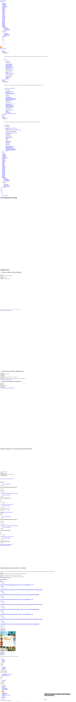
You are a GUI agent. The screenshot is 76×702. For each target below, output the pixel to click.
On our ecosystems (8, 102)
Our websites (6, 27)
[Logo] (1, 47)
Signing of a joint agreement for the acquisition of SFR (13, 129)
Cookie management (5, 693)
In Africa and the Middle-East (10, 73)
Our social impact (8, 96)
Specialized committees (9, 66)
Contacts (3, 696)
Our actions (7, 111)
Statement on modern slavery (6, 675)
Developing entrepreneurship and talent (11, 99)
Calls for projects (8, 112)
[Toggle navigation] (0, 49)
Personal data (4, 694)
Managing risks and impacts (9, 105)
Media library (4, 36)
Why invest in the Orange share (10, 148)
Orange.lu (3, 165)
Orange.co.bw (4, 9)
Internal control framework (9, 67)
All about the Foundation (9, 110)
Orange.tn (3, 20)
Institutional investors (9, 141)
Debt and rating (8, 142)
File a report (3, 697)
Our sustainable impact (6, 478)
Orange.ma (3, 15)
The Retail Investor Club (9, 147)
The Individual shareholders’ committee (11, 149)
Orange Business (4, 6)
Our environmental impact (9, 91)
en (4, 44)
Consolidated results (8, 133)
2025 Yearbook (4, 674)
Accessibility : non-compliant (6, 695)
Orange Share (8, 126)
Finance (3, 116)
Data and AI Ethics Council (9, 68)
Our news (3, 669)
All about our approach (9, 76)
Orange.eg (3, 10)
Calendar (7, 138)
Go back (3, 51)
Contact (7, 150)
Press (3, 151)
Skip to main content (3, 0)
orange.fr (3, 687)
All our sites (3, 31)
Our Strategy (7, 60)
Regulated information (9, 136)
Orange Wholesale (6, 35)
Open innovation (8, 77)
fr (2, 193)
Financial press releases (9, 137)
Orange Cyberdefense (7, 29)
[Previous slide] (0, 627)
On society (7, 95)
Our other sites (2, 682)
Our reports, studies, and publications (11, 113)
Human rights (7, 100)
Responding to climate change (10, 93)
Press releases (4, 680)
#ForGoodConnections (9, 97)
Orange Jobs (4, 686)
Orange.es (3, 11)
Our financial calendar (7, 545)
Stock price (7, 128)
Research (7, 78)
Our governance (8, 62)
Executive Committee (9, 64)
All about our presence (9, 71)
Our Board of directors (9, 65)
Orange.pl (3, 18)
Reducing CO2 (8, 92)
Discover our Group (6, 379)
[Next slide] (4, 627)
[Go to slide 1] (1, 627)
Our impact (3, 79)
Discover (45, 699)
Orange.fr (3, 12)
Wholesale (3, 21)
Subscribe (2, 581)
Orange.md (3, 16)
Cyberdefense (4, 3)
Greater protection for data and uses (10, 98)
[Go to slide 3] (3, 627)
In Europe (7, 72)
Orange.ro (3, 19)
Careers (3, 152)
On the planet (7, 89)
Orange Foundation (8, 108)
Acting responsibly (8, 104)
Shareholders (7, 144)
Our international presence (9, 70)
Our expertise (4, 114)
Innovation (6, 494)
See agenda (2, 545)
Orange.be (3, 7)
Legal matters (4, 692)
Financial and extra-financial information (11, 131)
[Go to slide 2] (2, 627)
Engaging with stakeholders (9, 106)
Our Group (3, 50)
